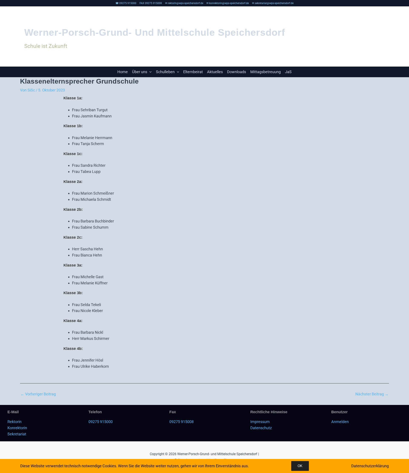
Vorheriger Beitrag (38, 394)
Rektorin (14, 421)
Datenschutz (261, 428)
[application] (149, 72)
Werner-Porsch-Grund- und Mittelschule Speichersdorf (154, 32)
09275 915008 (181, 421)
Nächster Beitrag (372, 394)
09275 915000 (100, 421)
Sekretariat (16, 434)
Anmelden (340, 421)
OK (300, 466)
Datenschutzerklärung (370, 466)
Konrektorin (17, 428)
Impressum (260, 421)
